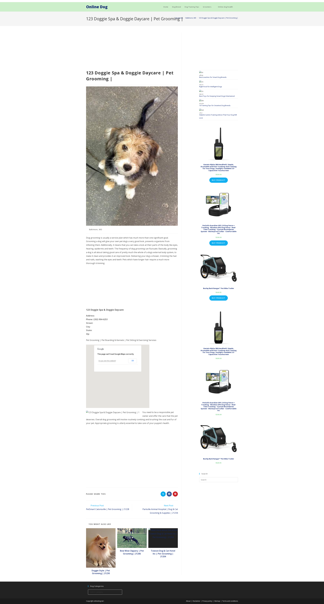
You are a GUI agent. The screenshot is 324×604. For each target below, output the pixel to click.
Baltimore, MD (95, 229)
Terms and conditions (230, 601)
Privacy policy (207, 601)
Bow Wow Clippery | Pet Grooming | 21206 (132, 552)
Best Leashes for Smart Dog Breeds (213, 77)
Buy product (218, 180)
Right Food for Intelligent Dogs (210, 86)
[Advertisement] (132, 51)
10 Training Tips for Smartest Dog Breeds (214, 105)
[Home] (172, 18)
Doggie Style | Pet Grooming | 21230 (101, 572)
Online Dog (97, 6)
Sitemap (217, 601)
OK (132, 361)
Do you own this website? (107, 361)
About (188, 601)
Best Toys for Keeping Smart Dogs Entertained (217, 96)
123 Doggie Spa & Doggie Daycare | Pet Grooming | (218, 18)
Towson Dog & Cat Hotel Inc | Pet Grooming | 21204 (163, 553)
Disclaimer (196, 601)
